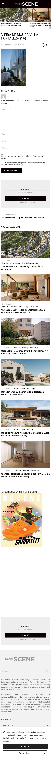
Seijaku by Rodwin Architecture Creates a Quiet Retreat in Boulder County (25, 434)
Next (50, 18)
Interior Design (24, 306)
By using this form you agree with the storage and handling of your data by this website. (25, 164)
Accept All (25, 746)
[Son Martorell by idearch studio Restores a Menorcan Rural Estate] (25, 372)
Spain (34, 388)
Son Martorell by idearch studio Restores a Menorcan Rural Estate (22, 393)
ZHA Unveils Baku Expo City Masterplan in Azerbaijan (11, 24)
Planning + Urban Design (11, 263)
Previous (1, 18)
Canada (17, 347)
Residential (35, 306)
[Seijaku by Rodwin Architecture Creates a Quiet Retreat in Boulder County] (25, 413)
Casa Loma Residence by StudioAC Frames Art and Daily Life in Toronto (24, 352)
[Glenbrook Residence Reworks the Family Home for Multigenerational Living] (25, 454)
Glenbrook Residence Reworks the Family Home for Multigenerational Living (25, 475)
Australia (5, 306)
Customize (24, 753)
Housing (14, 306)
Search (47, 671)
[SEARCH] (49, 4)
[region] (25, 742)
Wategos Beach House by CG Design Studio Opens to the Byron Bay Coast (23, 311)
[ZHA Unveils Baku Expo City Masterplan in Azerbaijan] (14, 15)
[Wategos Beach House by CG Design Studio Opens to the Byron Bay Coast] (25, 287)
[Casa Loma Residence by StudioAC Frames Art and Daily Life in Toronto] (25, 331)
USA (34, 429)
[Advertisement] (25, 583)
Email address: (25, 189)
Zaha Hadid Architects (30, 263)
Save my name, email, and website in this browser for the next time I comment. (22, 157)
